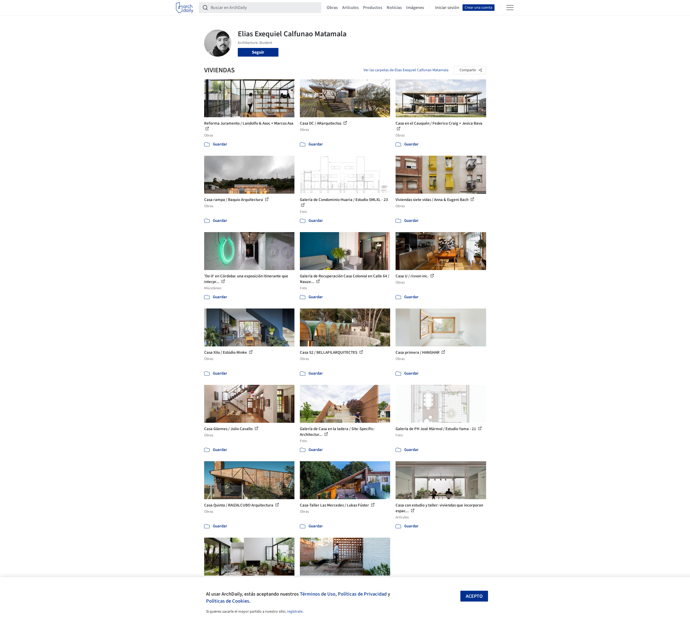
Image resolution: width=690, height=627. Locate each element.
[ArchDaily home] (184, 7)
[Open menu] (510, 7)
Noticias (394, 8)
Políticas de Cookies (227, 601)
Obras (332, 8)
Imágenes (415, 8)
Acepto (474, 596)
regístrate (295, 611)
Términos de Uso (317, 593)
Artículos (350, 8)
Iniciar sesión (447, 8)
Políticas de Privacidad (362, 593)
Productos (372, 8)
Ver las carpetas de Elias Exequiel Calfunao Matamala (406, 70)
